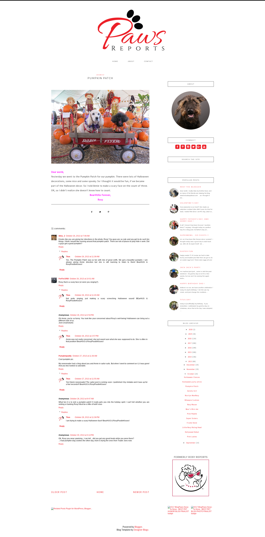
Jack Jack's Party (190, 267)
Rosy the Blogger (190, 187)
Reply (61, 247)
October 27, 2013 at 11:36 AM (85, 356)
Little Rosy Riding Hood (192, 427)
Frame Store (192, 423)
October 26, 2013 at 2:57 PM (86, 336)
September (191, 443)
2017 (190, 343)
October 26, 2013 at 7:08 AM (78, 236)
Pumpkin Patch (191, 386)
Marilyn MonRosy (192, 395)
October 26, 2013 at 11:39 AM (87, 257)
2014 (190, 357)
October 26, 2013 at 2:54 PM (82, 315)
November (191, 369)
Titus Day (185, 300)
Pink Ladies (192, 437)
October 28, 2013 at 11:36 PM (87, 417)
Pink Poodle (192, 414)
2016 (190, 348)
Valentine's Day (189, 203)
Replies (64, 251)
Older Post (59, 492)
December (191, 365)
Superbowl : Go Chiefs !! (194, 235)
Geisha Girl (192, 391)
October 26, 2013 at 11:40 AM (87, 295)
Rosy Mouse (192, 404)
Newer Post (141, 492)
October (191, 374)
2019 (190, 334)
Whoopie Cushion (192, 400)
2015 (190, 352)
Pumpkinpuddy (65, 356)
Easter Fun (186, 251)
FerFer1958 (64, 279)
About (131, 61)
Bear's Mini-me (192, 409)
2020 (191, 329)
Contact (148, 61)
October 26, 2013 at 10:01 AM (82, 279)
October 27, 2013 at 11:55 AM (87, 379)
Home (115, 61)
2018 (190, 338)
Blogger (138, 526)
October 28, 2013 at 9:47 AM (82, 399)
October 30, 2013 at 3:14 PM (82, 435)
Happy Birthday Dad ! (192, 284)
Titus (68, 257)
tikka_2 (62, 236)
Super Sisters (192, 418)
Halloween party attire (192, 382)
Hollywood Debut (192, 432)
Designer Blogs (141, 529)
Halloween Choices (192, 377)
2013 (190, 361)
